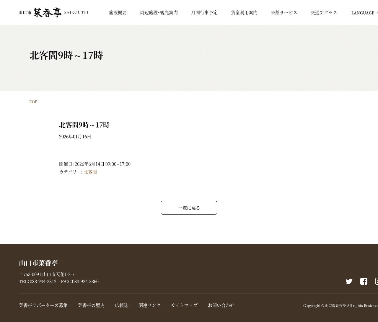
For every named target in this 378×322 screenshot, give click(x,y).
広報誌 (121, 305)
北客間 (90, 172)
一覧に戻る (189, 208)
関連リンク (150, 305)
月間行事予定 (204, 13)
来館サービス (284, 13)
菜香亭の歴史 (91, 305)
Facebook (363, 281)
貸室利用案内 (244, 13)
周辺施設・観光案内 (159, 13)
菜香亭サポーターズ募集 (43, 305)
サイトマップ (184, 305)
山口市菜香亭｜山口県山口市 (53, 12)
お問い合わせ (221, 305)
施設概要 (118, 13)
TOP (33, 101)
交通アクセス (324, 13)
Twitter (349, 281)
